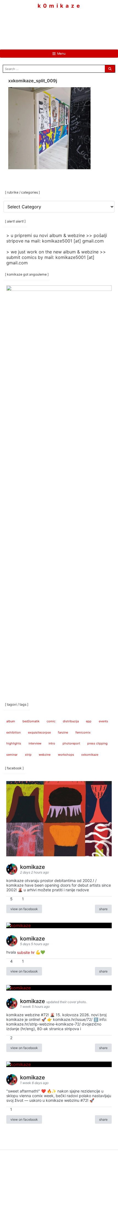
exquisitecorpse (39, 732)
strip (28, 754)
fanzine (63, 732)
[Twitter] (75, 24)
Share (103, 909)
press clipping (97, 743)
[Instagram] (59, 24)
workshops (66, 754)
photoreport (71, 743)
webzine (44, 754)
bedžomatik (31, 721)
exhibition (13, 732)
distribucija (71, 721)
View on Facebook (24, 909)
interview (35, 743)
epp (88, 721)
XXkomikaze (89, 754)
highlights (13, 743)
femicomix (83, 732)
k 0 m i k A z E (59, 6)
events (103, 721)
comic (51, 721)
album (10, 721)
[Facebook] (42, 24)
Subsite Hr (26, 952)
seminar (12, 754)
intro (52, 743)
